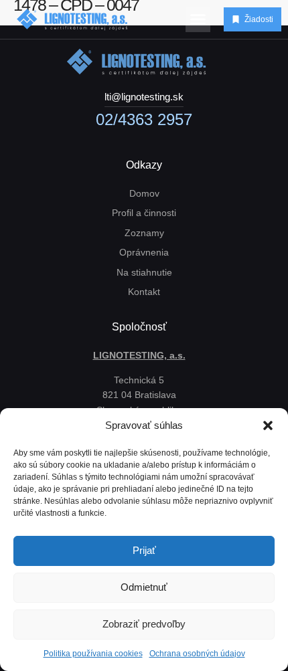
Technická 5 (139, 380)
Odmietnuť (144, 587)
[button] (268, 425)
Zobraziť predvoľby (144, 624)
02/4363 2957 (144, 119)
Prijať (144, 550)
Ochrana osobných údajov (197, 653)
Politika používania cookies (93, 653)
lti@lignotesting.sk (144, 96)
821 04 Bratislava (139, 394)
